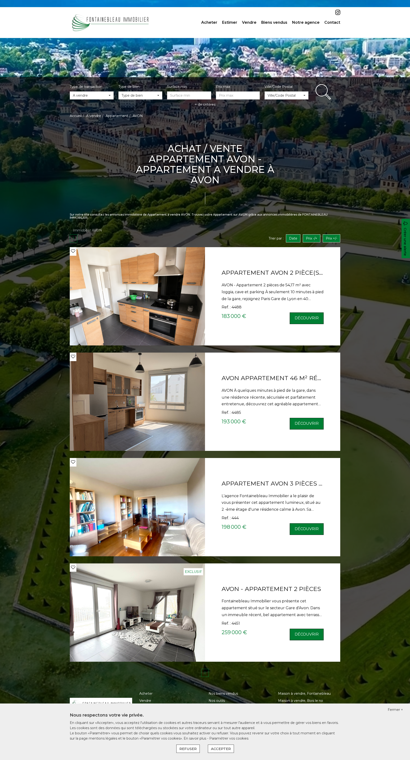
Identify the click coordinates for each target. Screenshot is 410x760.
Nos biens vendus (223, 693)
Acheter (209, 22)
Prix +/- (331, 238)
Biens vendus (274, 22)
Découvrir (307, 318)
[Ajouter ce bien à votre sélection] (73, 251)
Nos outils (217, 701)
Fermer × (395, 710)
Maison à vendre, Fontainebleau (304, 693)
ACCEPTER (221, 748)
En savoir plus (195, 738)
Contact (332, 22)
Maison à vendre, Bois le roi (300, 701)
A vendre (93, 116)
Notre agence (306, 22)
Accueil (76, 116)
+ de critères (205, 104)
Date (293, 238)
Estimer (229, 22)
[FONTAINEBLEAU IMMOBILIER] (110, 22)
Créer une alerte (405, 242)
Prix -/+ (311, 238)
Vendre (249, 22)
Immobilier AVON (87, 230)
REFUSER (188, 748)
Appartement (117, 116)
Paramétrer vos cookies (228, 738)
